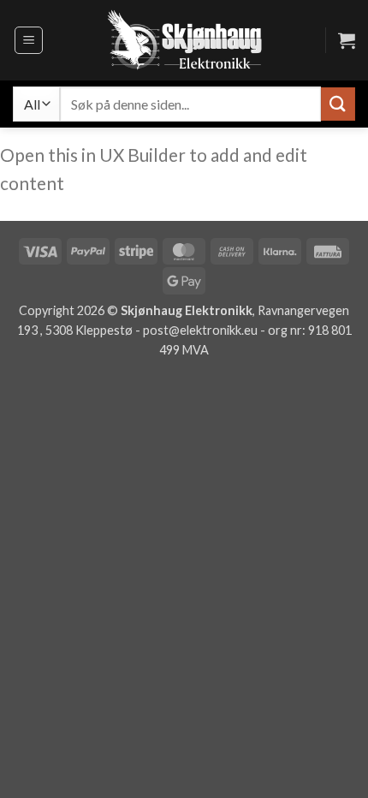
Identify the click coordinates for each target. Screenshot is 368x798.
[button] (29, 40)
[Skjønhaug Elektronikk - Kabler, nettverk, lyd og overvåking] (184, 40)
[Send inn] (338, 104)
